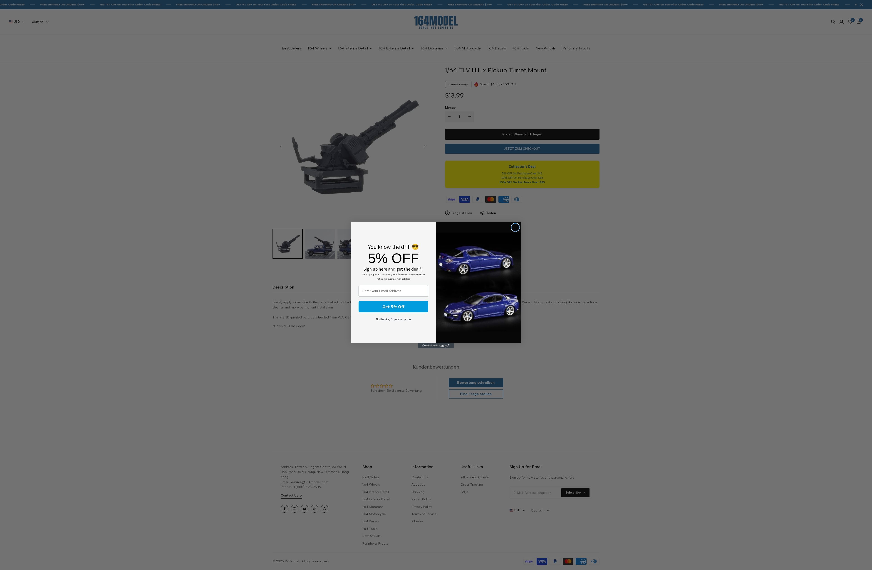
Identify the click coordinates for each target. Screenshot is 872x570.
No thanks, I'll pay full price (393, 319)
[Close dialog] (515, 227)
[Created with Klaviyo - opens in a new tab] (436, 345)
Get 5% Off (393, 307)
